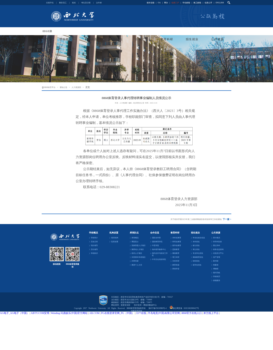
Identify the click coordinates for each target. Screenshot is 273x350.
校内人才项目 (137, 253)
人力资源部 (76, 87)
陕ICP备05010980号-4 (158, 308)
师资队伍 (116, 39)
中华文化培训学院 (159, 259)
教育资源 (175, 265)
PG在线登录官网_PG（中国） (117, 313)
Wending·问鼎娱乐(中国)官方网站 (69, 313)
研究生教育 (176, 242)
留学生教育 (176, 245)
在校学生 (50, 3)
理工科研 (175, 257)
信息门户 (175, 3)
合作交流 (141, 39)
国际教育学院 (157, 242)
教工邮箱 (197, 3)
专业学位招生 (198, 253)
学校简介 (94, 238)
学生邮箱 (186, 3)
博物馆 (215, 269)
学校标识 (94, 253)
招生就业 (192, 39)
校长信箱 (150, 3)
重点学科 (216, 245)
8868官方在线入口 (192, 313)
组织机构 (114, 238)
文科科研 (175, 261)
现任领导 (94, 245)
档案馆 (215, 265)
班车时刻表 (217, 242)
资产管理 (216, 257)
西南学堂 (175, 269)
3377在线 (141, 313)
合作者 (99, 3)
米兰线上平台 (211, 313)
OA (159, 3)
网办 (166, 3)
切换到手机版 (136, 311)
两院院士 (135, 242)
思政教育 (175, 249)
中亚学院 (155, 245)
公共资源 (217, 39)
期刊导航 (216, 273)
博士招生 (196, 249)
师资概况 (135, 238)
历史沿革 (94, 242)
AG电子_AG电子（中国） (14, 313)
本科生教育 (176, 238)
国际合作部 (156, 238)
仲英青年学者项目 (139, 257)
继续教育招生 (198, 257)
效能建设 (216, 280)
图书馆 (215, 261)
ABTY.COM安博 (40, 313)
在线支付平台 (218, 253)
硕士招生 (196, 245)
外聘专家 (135, 261)
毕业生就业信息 (199, 238)
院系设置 (114, 242)
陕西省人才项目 (138, 249)
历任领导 (94, 249)
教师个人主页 (137, 265)
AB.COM (94, 313)
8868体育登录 (136, 16)
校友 (74, 3)
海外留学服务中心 (159, 249)
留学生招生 (197, 265)
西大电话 (216, 238)
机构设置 (91, 39)
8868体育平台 (49, 87)
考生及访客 (86, 3)
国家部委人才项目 (139, 245)
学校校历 (216, 276)
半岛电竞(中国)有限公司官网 (164, 313)
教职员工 (63, 3)
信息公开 (208, 3)
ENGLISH (220, 3)
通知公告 (63, 87)
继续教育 (175, 253)
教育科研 (167, 39)
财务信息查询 (218, 249)
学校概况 (65, 39)
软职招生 (196, 261)
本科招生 (196, 242)
